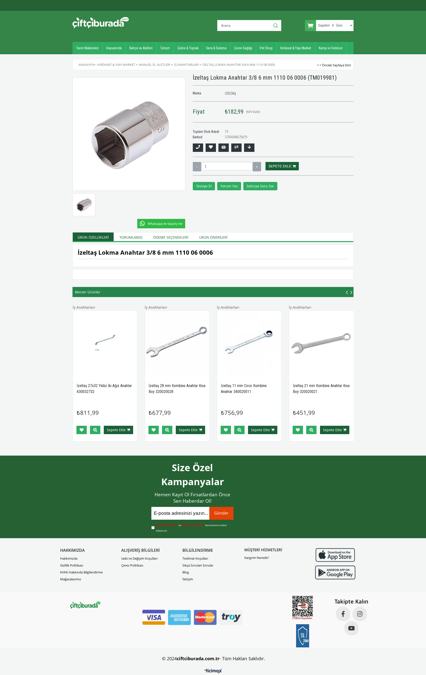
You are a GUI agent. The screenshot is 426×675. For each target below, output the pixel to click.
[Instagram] (360, 614)
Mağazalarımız (70, 579)
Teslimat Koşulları (195, 558)
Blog (185, 572)
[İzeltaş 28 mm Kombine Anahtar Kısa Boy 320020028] (177, 343)
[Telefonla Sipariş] (198, 147)
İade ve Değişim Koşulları (139, 558)
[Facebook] (343, 614)
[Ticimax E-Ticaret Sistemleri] (213, 671)
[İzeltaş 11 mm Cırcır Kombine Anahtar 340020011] (249, 343)
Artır (257, 166)
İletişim (187, 579)
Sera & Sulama (216, 48)
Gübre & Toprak (188, 48)
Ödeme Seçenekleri (170, 237)
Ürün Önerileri (213, 237)
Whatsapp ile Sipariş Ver (165, 223)
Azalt (197, 166)
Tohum (165, 48)
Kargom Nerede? (256, 557)
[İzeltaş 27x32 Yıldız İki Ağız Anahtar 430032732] (105, 343)
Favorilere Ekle (81, 430)
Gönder (221, 513)
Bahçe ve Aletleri (141, 48)
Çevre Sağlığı (243, 48)
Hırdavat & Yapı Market (295, 48)
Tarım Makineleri (87, 48)
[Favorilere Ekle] (211, 147)
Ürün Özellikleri (93, 237)
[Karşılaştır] (236, 147)
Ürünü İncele (95, 430)
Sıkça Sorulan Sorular (197, 565)
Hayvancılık (114, 48)
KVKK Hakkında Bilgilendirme (81, 572)
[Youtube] (351, 628)
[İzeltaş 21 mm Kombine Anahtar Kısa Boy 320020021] (321, 343)
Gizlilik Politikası (71, 565)
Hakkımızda (68, 558)
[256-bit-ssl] (302, 635)
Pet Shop (266, 48)
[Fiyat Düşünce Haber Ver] (249, 147)
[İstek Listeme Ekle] (223, 147)
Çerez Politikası (132, 565)
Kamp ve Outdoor (331, 48)
